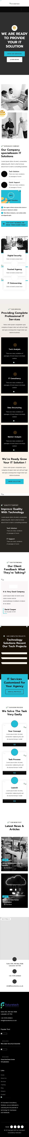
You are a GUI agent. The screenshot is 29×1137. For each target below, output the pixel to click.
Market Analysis (14, 437)
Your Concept (14, 731)
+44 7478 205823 (15, 976)
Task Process (14, 759)
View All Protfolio (14, 692)
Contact (3, 1094)
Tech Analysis (14, 349)
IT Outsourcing (14, 283)
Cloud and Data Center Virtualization (10, 901)
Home (2, 1075)
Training (3, 1084)
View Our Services (14, 54)
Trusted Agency (14, 269)
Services (3, 1081)
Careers (3, 1091)
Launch (14, 787)
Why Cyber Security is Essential (10, 1043)
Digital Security (14, 255)
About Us (3, 1078)
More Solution (14, 481)
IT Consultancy (14, 378)
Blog (2, 1088)
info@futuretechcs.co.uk (15, 986)
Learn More (14, 59)
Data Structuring (14, 407)
